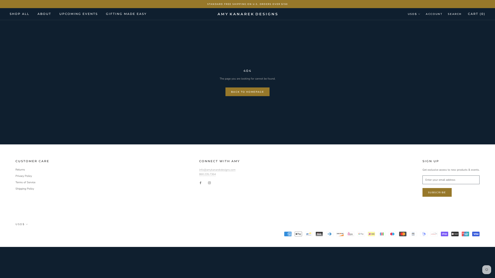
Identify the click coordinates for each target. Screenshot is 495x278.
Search (455, 13)
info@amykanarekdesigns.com (217, 170)
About (44, 14)
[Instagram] (209, 182)
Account (434, 13)
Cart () (476, 14)
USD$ (412, 13)
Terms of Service (25, 182)
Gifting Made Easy (126, 14)
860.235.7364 (207, 174)
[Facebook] (200, 182)
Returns (20, 169)
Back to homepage (247, 91)
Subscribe (437, 192)
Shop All (19, 14)
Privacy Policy (23, 176)
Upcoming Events (78, 14)
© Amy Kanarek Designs (38, 234)
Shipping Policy (24, 189)
